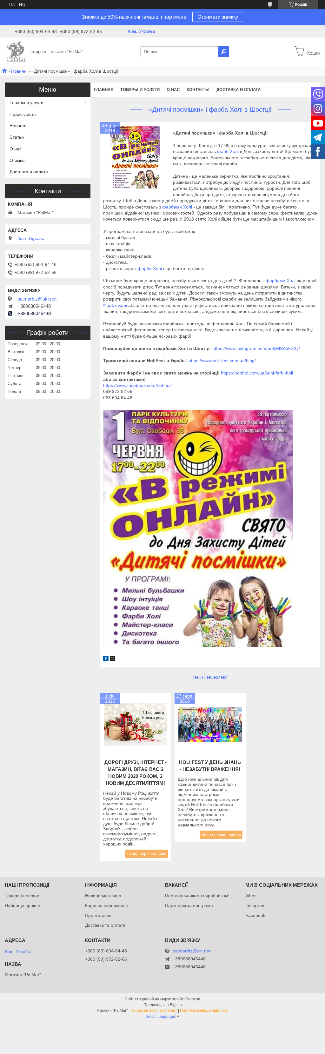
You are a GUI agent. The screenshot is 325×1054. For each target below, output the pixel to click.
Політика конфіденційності (204, 1010)
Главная (103, 89)
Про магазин (98, 915)
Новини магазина (103, 895)
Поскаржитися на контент (153, 1010)
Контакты (198, 89)
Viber (250, 895)
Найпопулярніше (22, 905)
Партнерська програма (189, 905)
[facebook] (106, 659)
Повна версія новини (146, 853)
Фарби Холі (115, 305)
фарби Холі (150, 268)
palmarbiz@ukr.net (36, 299)
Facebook (255, 915)
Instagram (255, 905)
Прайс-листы (23, 114)
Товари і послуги (22, 895)
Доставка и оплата (238, 89)
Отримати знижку (217, 17)
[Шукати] (223, 51)
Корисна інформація (106, 905)
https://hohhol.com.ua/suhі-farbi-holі (257, 372)
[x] (112, 659)
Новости (18, 125)
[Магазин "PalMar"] (16, 51)
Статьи (17, 137)
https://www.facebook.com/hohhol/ (137, 385)
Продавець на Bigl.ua (162, 1005)
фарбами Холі (177, 206)
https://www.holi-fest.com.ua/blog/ (222, 360)
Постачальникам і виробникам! (197, 895)
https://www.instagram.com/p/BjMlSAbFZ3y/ (256, 348)
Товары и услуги (140, 89)
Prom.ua (193, 999)
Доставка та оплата (105, 925)
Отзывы (17, 160)
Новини (19, 71)
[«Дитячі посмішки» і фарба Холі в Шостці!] (135, 157)
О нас (173, 89)
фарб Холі (228, 151)
